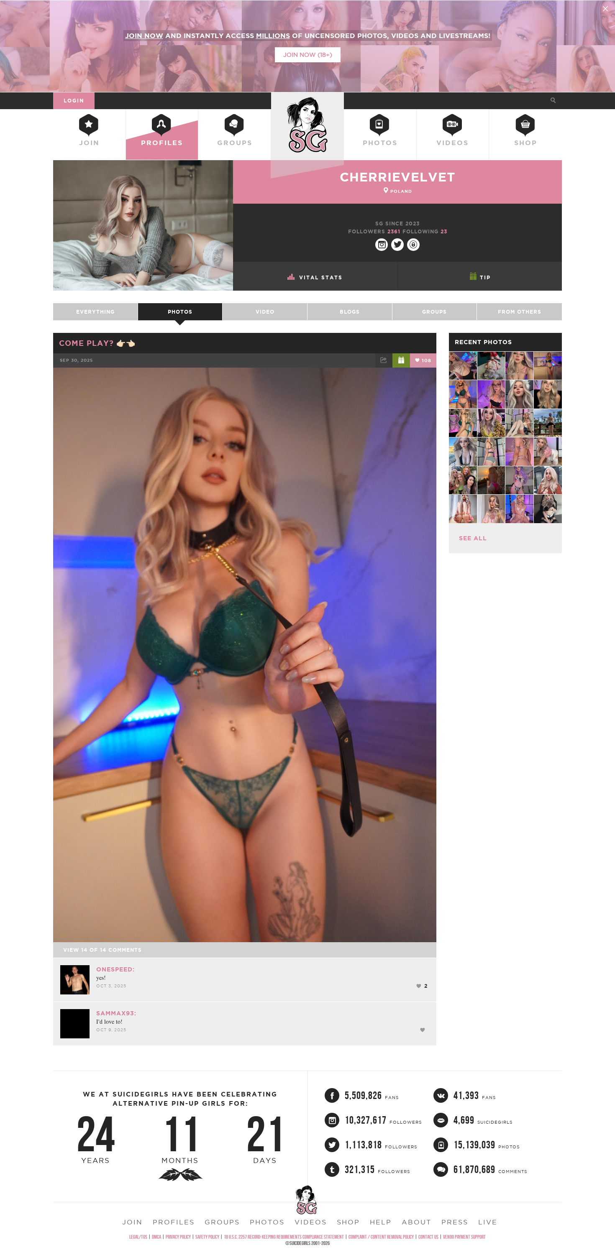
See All (473, 538)
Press (454, 1222)
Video (265, 311)
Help (381, 1222)
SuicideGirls (307, 100)
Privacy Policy (178, 1237)
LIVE (487, 1222)
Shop (525, 142)
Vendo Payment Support (464, 1237)
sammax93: (116, 1013)
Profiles (162, 142)
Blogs (350, 311)
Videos (452, 142)
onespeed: (115, 969)
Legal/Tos (138, 1237)
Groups (234, 142)
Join (89, 142)
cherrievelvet (397, 177)
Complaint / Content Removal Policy (381, 1237)
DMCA (156, 1237)
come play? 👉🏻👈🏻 (97, 343)
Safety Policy (207, 1237)
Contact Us (428, 1237)
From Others (519, 311)
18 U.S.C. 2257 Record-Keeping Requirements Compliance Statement (284, 1237)
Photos (380, 142)
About (416, 1222)
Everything (95, 311)
